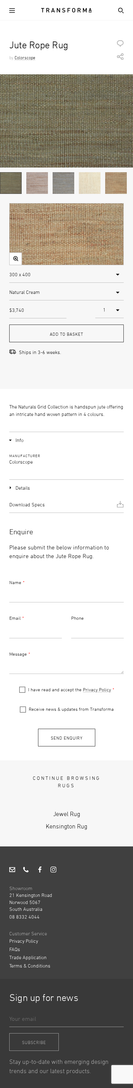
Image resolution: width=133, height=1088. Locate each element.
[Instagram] (53, 870)
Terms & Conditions (29, 965)
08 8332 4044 (24, 917)
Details (22, 488)
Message (18, 654)
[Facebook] (40, 870)
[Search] (120, 10)
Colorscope (25, 57)
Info (19, 440)
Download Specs (27, 504)
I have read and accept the (69, 689)
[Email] (12, 870)
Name (15, 582)
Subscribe (34, 1042)
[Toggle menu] (13, 10)
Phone (77, 618)
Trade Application (28, 957)
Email (15, 618)
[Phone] (26, 870)
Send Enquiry (67, 738)
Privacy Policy (97, 689)
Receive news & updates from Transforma (71, 709)
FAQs (14, 949)
